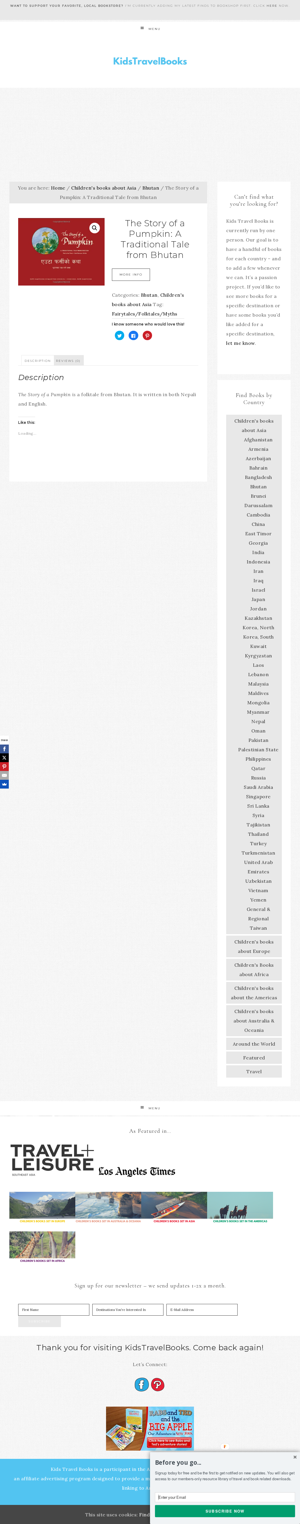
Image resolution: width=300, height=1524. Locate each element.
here (272, 6)
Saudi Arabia (258, 787)
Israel (258, 590)
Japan (258, 599)
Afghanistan (258, 440)
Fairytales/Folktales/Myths (145, 314)
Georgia (258, 543)
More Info (131, 274)
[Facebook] (4, 749)
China (258, 524)
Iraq (258, 580)
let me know (240, 343)
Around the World (254, 1044)
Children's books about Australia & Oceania (254, 1020)
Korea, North (258, 627)
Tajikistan (258, 825)
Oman (258, 731)
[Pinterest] (4, 766)
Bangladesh (258, 477)
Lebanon (258, 674)
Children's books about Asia (104, 188)
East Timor (258, 533)
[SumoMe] (4, 784)
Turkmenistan (258, 853)
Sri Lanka (258, 806)
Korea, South (258, 637)
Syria (259, 815)
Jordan (258, 609)
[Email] (4, 775)
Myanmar (258, 712)
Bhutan (150, 188)
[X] (4, 757)
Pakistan (258, 740)
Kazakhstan (258, 618)
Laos (258, 665)
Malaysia (258, 684)
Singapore (258, 796)
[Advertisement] (150, 132)
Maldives (258, 693)
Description (38, 361)
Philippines (258, 759)
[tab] (37, 360)
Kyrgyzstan (258, 656)
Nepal (258, 721)
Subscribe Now (225, 1510)
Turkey (258, 843)
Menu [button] (155, 29)
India (258, 552)
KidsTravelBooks (150, 62)
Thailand (258, 834)
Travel (254, 1071)
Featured (254, 1058)
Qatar (258, 768)
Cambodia (258, 515)
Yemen (258, 900)
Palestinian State (258, 749)
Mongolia (258, 703)
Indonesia (258, 562)
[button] (225, 1462)
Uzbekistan (258, 881)
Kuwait (258, 646)
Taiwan (258, 928)
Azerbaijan (258, 458)
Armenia (258, 449)
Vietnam (258, 890)
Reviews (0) (68, 361)
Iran (258, 571)
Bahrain (258, 468)
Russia (258, 778)
